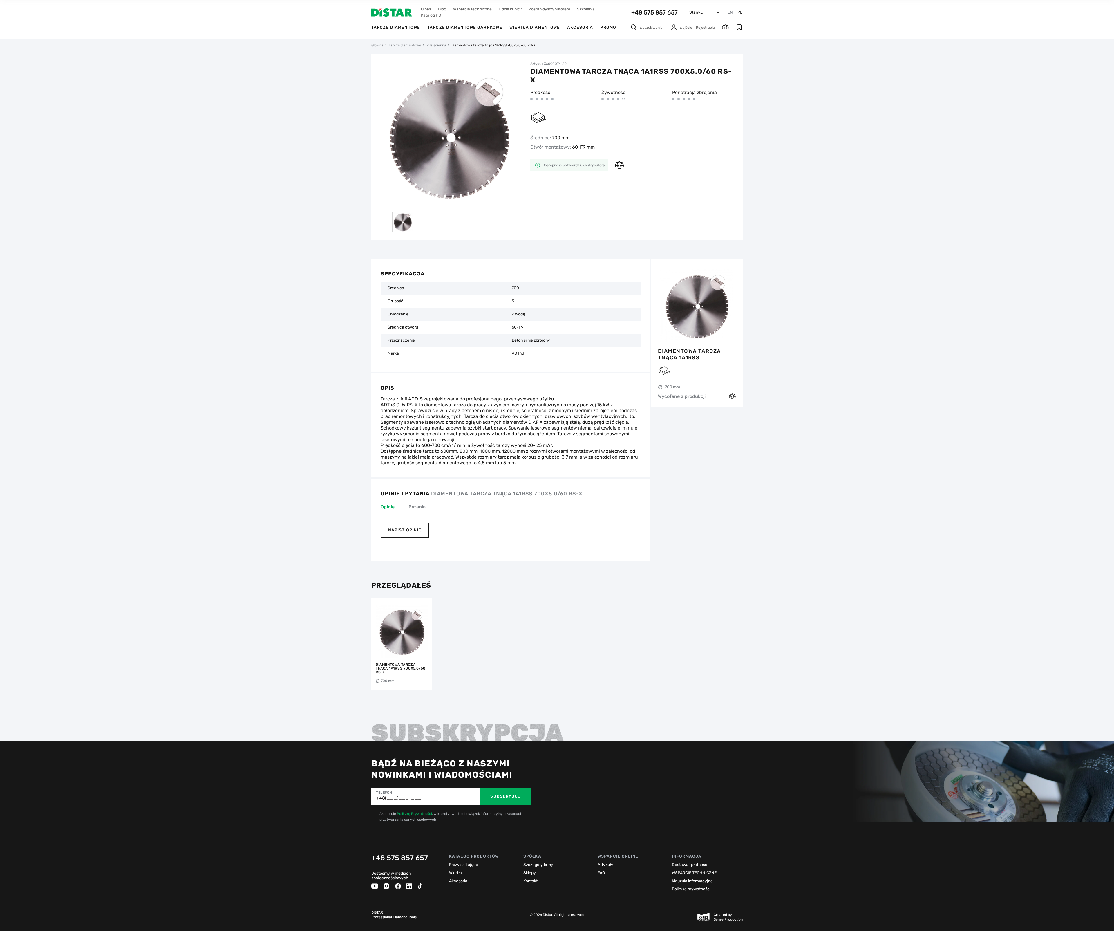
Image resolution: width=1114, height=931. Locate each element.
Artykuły (605, 864)
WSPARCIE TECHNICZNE (694, 872)
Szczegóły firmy (538, 864)
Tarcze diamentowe (395, 27)
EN (730, 12)
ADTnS (518, 353)
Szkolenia (586, 9)
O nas (426, 9)
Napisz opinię (405, 530)
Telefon (384, 792)
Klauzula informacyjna (692, 880)
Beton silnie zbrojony (531, 340)
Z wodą (518, 314)
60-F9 (517, 327)
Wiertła (455, 872)
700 (515, 288)
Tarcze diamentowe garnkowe (464, 27)
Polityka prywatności (691, 889)
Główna (377, 45)
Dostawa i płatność (689, 864)
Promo (608, 27)
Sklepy (529, 872)
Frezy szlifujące (463, 864)
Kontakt (530, 880)
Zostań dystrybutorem (549, 9)
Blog (442, 9)
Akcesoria (580, 27)
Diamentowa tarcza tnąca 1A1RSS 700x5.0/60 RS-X (689, 354)
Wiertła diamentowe (534, 27)
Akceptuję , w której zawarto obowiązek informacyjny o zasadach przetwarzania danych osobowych (450, 817)
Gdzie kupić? (510, 9)
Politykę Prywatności (414, 814)
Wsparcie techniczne (472, 9)
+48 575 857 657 (654, 12)
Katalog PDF (432, 15)
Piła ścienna (436, 45)
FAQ (601, 872)
